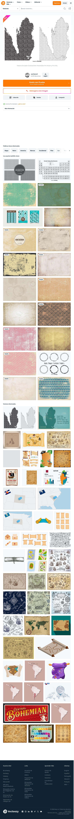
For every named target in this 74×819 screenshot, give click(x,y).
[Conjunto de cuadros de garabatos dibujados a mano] (54, 362)
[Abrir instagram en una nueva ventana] (25, 811)
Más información (9, 107)
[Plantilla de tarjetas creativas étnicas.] (23, 216)
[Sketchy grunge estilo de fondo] (19, 337)
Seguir (45, 76)
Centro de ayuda (47, 770)
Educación (6, 781)
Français (65, 781)
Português (66, 775)
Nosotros (46, 777)
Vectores (9, 2)
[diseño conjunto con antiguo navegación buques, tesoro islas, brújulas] (60, 559)
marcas (32, 149)
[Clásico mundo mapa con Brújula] (37, 624)
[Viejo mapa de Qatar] (54, 416)
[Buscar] (64, 8)
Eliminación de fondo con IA (8, 795)
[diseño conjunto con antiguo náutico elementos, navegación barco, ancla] (61, 601)
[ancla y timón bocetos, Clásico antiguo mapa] (63, 732)
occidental (42, 149)
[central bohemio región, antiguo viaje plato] (26, 712)
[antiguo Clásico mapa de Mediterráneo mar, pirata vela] (15, 732)
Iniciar (65, 3)
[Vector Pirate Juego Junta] (41, 732)
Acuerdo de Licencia (27, 770)
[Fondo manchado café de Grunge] (19, 288)
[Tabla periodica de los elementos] (54, 168)
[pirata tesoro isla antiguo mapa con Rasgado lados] (62, 457)
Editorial (37, 2)
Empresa (6, 778)
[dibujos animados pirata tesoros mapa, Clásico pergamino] (32, 476)
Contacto (46, 774)
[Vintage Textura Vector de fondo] (54, 337)
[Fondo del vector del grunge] (54, 288)
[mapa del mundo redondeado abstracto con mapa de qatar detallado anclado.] (58, 691)
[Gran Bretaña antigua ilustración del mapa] (12, 439)
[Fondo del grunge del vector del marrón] (19, 238)
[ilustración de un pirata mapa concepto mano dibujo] (13, 669)
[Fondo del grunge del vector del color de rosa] (19, 362)
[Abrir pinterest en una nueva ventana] (32, 811)
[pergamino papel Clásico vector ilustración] (62, 519)
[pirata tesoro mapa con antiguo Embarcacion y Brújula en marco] (14, 580)
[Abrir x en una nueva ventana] (38, 811)
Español (65, 772)
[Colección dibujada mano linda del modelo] (19, 168)
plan (51, 149)
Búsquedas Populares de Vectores (28, 782)
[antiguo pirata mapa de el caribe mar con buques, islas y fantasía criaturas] (59, 439)
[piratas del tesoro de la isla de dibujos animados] (46, 457)
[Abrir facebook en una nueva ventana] (22, 811)
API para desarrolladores (8, 784)
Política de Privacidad (63, 813)
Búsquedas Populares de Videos (28, 795)
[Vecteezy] (3, 3)
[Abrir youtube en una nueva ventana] (41, 811)
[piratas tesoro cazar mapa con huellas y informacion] (58, 669)
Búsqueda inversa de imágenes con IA (9, 789)
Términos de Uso (64, 812)
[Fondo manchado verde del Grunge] (54, 193)
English (65, 769)
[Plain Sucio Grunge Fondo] (19, 387)
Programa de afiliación (28, 777)
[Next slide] (66, 149)
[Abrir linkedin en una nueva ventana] (28, 811)
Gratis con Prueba (37, 83)
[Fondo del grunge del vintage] (19, 313)
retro (14, 149)
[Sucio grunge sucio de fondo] (54, 238)
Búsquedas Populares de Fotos (28, 789)
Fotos (19, 2)
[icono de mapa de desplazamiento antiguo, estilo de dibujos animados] (43, 519)
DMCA (26, 774)
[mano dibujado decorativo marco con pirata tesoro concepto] (37, 580)
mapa (6, 149)
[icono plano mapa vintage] (61, 624)
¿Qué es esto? (21, 104)
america (23, 149)
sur (59, 149)
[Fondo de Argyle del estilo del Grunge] (54, 387)
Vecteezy (6, 772)
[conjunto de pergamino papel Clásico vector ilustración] (34, 539)
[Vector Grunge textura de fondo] (57, 216)
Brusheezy (6, 769)
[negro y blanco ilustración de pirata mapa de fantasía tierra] (60, 539)
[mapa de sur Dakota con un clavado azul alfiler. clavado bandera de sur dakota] (17, 519)
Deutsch (65, 778)
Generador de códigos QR (7, 799)
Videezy (5, 775)
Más (8, 4)
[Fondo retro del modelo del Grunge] (19, 193)
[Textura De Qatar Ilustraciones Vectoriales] (19, 416)
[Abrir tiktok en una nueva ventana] (35, 811)
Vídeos (27, 2)
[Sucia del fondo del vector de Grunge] (19, 263)
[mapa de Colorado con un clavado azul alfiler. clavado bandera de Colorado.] (19, 498)
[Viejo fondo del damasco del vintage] (54, 313)
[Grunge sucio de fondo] (54, 263)
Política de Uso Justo (62, 814)
